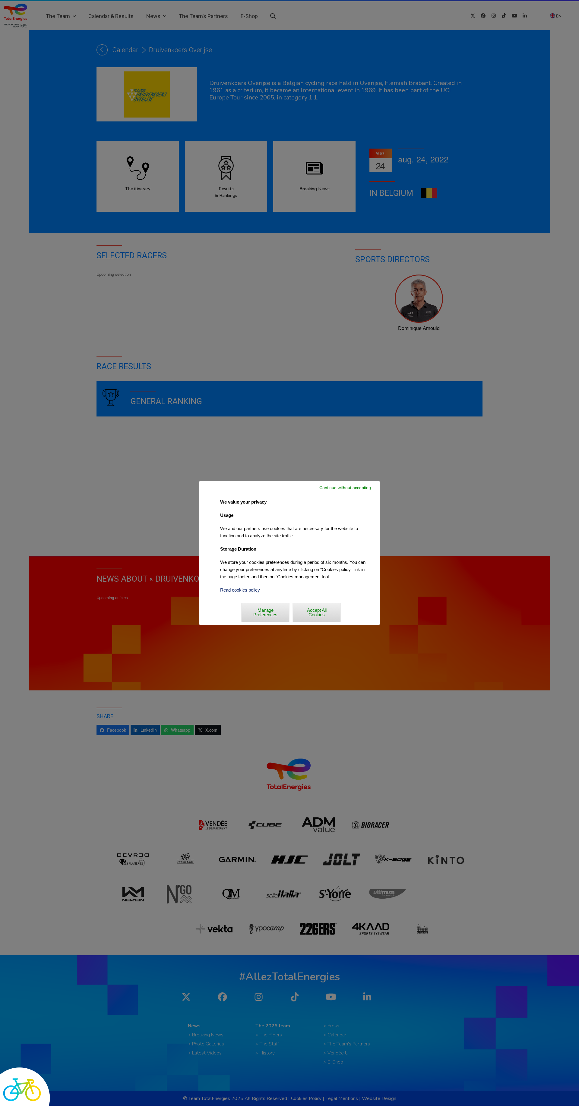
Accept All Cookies (317, 612)
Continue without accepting (345, 487)
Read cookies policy (240, 589)
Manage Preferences (265, 612)
